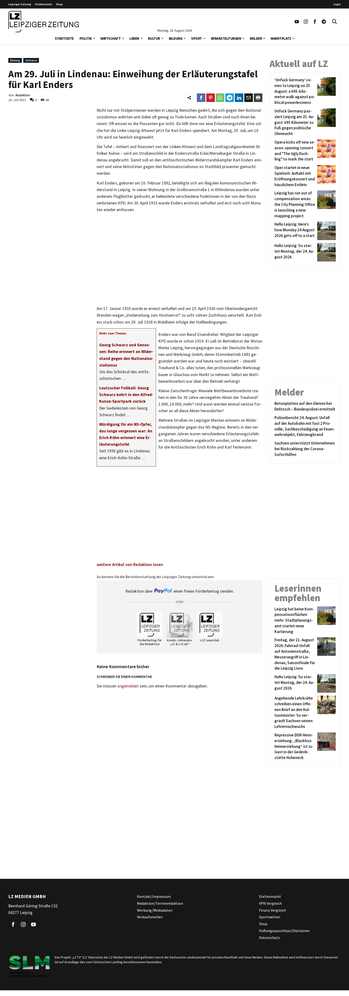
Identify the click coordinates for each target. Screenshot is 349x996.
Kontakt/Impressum (154, 896)
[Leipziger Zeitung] (43, 21)
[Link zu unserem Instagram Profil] (305, 21)
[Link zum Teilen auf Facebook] (201, 97)
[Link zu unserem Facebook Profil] (314, 21)
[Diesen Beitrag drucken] (258, 97)
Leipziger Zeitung (19, 4)
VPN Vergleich (270, 903)
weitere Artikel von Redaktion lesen (130, 564)
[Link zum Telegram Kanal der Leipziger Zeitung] (323, 21)
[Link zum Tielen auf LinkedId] (239, 97)
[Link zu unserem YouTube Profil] (296, 21)
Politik (86, 38)
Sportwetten (269, 916)
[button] (94, 38)
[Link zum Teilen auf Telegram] (229, 97)
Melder (256, 38)
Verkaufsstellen (150, 916)
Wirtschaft (110, 38)
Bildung (176, 38)
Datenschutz (269, 937)
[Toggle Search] (334, 21)
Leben (134, 38)
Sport (196, 38)
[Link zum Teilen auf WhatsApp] (220, 97)
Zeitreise (31, 60)
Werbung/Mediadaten (154, 910)
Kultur (154, 38)
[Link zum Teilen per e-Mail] (248, 97)
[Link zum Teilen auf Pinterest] (210, 97)
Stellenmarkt (43, 4)
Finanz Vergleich (272, 910)
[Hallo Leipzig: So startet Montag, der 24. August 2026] (326, 252)
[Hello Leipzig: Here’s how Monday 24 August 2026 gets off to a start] (326, 231)
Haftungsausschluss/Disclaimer (284, 930)
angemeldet (128, 686)
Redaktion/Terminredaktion (160, 903)
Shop (59, 4)
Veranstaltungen (226, 38)
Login (337, 4)
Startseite (64, 38)
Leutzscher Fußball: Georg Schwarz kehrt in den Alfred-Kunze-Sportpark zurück (126, 394)
